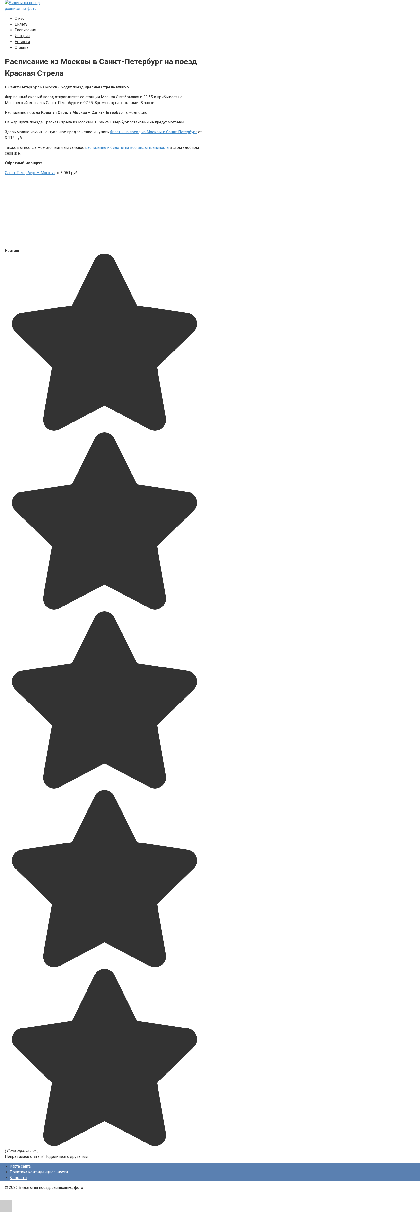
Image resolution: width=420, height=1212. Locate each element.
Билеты (22, 24)
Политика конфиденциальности (39, 1172)
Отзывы (22, 47)
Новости (22, 41)
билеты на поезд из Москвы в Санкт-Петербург (153, 132)
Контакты (18, 1178)
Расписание (25, 30)
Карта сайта (20, 1166)
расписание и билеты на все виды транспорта (127, 147)
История (22, 36)
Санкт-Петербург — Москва (30, 172)
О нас (19, 18)
